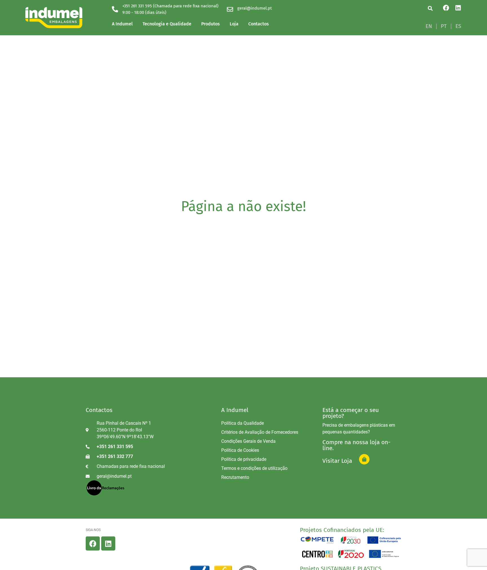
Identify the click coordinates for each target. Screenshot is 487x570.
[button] (430, 8)
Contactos (258, 24)
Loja (234, 24)
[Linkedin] (458, 8)
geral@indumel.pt (254, 8)
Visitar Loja (337, 460)
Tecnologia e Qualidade (167, 24)
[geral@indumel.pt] (230, 9)
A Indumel (122, 24)
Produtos (210, 24)
